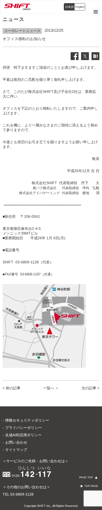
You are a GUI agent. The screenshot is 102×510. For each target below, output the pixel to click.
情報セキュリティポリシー (27, 420)
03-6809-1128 (21, 494)
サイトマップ (16, 450)
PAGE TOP (86, 477)
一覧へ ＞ (51, 388)
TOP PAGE (91, 486)
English (79, 6)
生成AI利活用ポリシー (23, 435)
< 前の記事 (11, 388)
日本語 (69, 6)
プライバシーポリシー (23, 428)
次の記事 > (90, 388)
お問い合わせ (16, 442)
